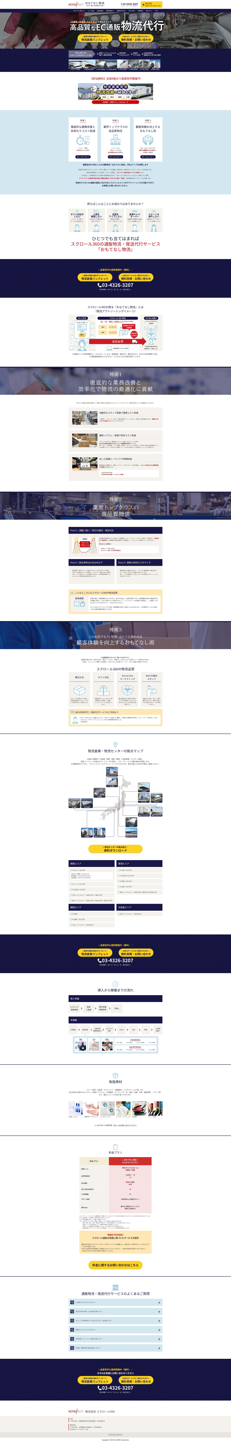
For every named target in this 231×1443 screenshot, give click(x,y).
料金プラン (149, 11)
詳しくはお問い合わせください (125, 1125)
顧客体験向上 (110, 11)
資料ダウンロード (115, 848)
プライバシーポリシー (115, 1434)
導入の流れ (132, 11)
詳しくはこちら (82, 157)
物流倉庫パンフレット (95, 38)
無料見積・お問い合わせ (136, 38)
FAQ (156, 11)
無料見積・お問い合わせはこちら (153, 4)
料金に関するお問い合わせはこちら (115, 1265)
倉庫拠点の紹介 (121, 11)
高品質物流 (100, 11)
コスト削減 (91, 11)
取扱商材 (140, 11)
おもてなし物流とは (79, 11)
